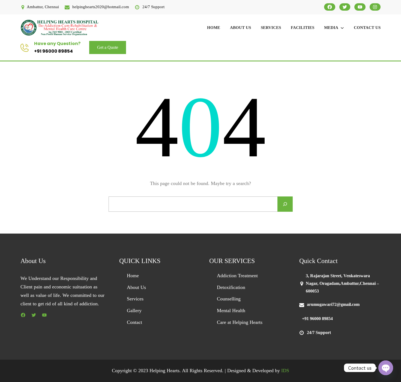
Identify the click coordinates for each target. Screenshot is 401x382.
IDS (285, 370)
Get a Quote (107, 47)
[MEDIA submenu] (342, 27)
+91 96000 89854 (53, 51)
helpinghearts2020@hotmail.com (100, 7)
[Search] (285, 204)
